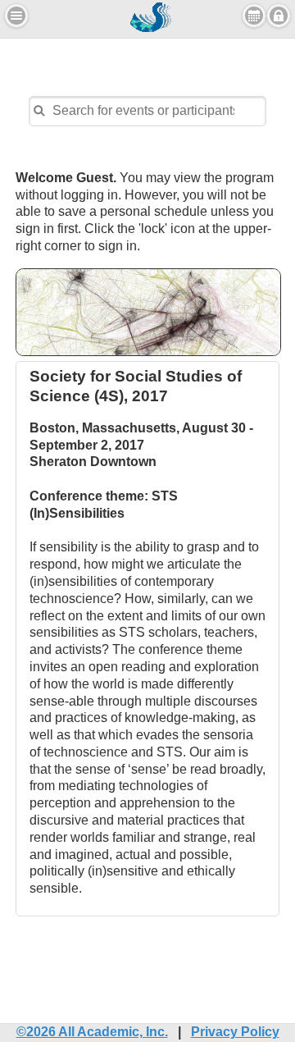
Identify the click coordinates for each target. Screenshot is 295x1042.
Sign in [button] (278, 15)
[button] (16, 15)
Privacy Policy (235, 1032)
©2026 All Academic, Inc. (92, 1032)
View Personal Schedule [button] (254, 15)
